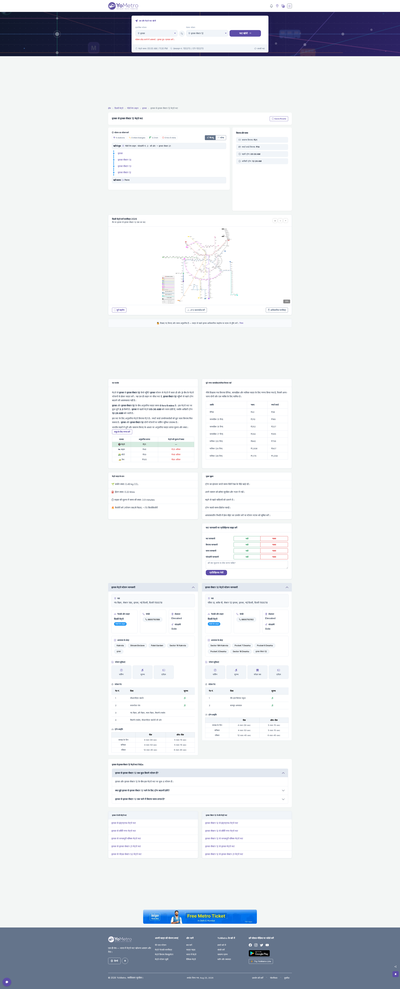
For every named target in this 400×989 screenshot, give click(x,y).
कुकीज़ (286, 977)
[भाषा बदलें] (282, 6)
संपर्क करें (221, 949)
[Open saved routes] (395, 974)
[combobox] (156, 33)
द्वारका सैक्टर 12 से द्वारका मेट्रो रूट (220, 846)
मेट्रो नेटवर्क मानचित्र (163, 949)
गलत (274, 538)
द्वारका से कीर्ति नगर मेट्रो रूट (123, 830)
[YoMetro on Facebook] (250, 945)
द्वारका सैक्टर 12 (124, 172)
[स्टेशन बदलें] (182, 34)
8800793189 (154, 619)
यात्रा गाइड (190, 949)
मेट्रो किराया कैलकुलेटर (164, 954)
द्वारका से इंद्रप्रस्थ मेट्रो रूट (123, 823)
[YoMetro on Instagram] (256, 945)
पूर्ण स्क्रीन (120, 310)
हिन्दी (116, 960)
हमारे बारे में (222, 945)
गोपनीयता (273, 977)
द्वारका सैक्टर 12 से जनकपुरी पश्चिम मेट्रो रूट (224, 838)
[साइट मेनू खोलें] (289, 6)
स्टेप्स (222, 137)
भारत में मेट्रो (191, 954)
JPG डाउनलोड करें (197, 310)
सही (247, 538)
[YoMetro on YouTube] (267, 945)
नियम (241, 323)
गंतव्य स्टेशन (190, 27)
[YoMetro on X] (261, 945)
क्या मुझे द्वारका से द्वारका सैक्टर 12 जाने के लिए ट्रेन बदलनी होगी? (142, 790)
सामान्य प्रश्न (223, 954)
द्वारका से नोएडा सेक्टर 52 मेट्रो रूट (126, 854)
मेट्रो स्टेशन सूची (161, 959)
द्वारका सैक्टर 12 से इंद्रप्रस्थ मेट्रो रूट (221, 823)
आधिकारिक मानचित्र (278, 310)
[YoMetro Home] (123, 6)
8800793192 (248, 619)
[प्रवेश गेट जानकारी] (123, 146)
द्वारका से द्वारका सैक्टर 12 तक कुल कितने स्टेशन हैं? (137, 772)
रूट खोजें (243, 33)
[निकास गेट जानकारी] (123, 180)
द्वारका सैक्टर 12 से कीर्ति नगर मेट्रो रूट (221, 830)
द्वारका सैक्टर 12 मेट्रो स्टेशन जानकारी (221, 587)
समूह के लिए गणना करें (122, 431)
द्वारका (120, 153)
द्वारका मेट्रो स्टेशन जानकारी (123, 587)
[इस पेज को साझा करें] (395, 967)
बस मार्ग (189, 945)
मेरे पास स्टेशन (160, 945)
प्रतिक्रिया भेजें (216, 572)
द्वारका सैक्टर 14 (124, 159)
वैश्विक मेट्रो (191, 959)
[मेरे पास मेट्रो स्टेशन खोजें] (277, 6)
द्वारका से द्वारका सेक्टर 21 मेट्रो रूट (126, 846)
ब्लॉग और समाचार (224, 959)
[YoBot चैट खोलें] (6, 982)
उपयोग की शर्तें (257, 977)
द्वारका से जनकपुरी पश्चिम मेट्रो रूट (126, 838)
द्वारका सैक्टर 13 (124, 166)
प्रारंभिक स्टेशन (141, 27)
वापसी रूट (261, 48)
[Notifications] (271, 6)
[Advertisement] (200, 82)
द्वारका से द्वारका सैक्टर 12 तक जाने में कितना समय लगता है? (140, 799)
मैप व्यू (212, 137)
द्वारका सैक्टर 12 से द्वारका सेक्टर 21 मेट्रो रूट (224, 854)
